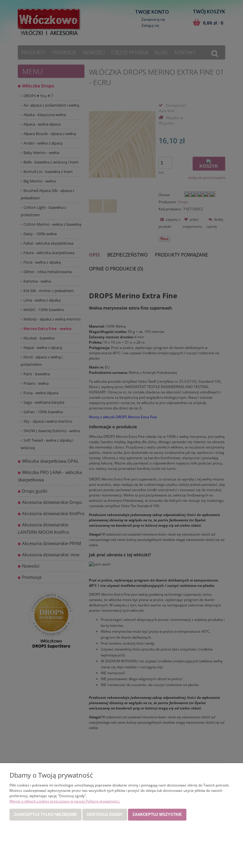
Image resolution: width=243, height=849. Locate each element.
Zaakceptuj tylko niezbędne (45, 814)
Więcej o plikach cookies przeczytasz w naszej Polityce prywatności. (64, 801)
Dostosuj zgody (105, 814)
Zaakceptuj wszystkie (157, 814)
